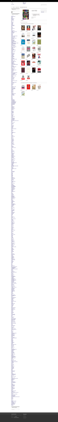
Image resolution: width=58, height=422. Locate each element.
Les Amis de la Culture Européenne (14, 361)
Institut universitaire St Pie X (13, 329)
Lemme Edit (12, 179)
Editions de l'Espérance (13, 197)
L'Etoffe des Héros (13, 371)
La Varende (12, 55)
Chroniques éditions (13, 171)
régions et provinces (13, 68)
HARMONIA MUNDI (13, 303)
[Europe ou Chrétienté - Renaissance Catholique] (28, 27)
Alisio (11, 264)
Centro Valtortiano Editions (13, 282)
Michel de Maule (12, 204)
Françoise (12, 400)
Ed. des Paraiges (12, 100)
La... (26, 45)
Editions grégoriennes (13, 178)
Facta (11, 105)
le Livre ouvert (12, 195)
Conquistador (12, 94)
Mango (12, 174)
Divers (11, 52)
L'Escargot (12, 286)
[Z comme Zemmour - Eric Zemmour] (34, 56)
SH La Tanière (12, 194)
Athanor (12, 247)
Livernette (12, 341)
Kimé (11, 169)
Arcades (12, 331)
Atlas (11, 148)
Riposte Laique (12, 142)
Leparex (12, 117)
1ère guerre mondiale (13, 36)
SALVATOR (12, 270)
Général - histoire (12, 39)
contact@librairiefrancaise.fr (16, 417)
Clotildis (12, 293)
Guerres (12, 35)
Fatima (12, 29)
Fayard (12, 226)
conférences (12, 22)
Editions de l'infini (12, 151)
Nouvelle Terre (12, 256)
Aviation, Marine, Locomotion (13, 82)
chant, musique (12, 32)
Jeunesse (12, 23)
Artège (11, 224)
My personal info (25, 417)
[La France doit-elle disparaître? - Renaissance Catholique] (23, 27)
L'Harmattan (12, 112)
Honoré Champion (12, 144)
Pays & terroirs (12, 125)
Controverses (12, 71)
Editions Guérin (12, 161)
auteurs (12, 83)
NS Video (12, 190)
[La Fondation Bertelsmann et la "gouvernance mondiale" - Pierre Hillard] (28, 42)
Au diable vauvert (12, 210)
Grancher (12, 250)
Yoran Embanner (12, 268)
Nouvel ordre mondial (13, 382)
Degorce (12, 84)
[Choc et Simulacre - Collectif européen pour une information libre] (39, 63)
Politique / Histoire (13, 28)
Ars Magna (12, 164)
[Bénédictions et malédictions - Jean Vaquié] (23, 70)
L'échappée (12, 167)
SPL (11, 134)
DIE (11, 97)
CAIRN (12, 380)
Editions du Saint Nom (13, 103)
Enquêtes (12, 34)
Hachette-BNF (12, 245)
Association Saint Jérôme (13, 318)
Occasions (12, 391)
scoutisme (12, 50)
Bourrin (12, 199)
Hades (11, 221)
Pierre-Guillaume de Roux (13, 267)
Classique (12, 24)
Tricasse (12, 353)
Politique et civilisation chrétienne (14, 72)
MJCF (11, 121)
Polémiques (12, 127)
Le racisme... (32, 52)
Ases (11, 149)
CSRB (11, 292)
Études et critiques (13, 77)
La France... (27, 73)
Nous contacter (12, 4)
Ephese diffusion (12, 289)
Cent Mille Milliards (13, 241)
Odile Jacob (12, 229)
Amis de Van (12, 159)
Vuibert (12, 262)
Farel (11, 182)
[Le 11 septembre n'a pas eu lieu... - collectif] (28, 63)
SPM (11, 113)
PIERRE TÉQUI (12, 196)
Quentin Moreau (12, 279)
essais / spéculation (13, 73)
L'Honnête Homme (13, 290)
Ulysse (12, 137)
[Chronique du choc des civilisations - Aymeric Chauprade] (23, 42)
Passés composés (13, 265)
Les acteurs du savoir (13, 188)
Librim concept (12, 155)
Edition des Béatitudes (13, 319)
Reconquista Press (13, 320)
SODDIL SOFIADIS (13, 254)
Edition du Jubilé (12, 185)
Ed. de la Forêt (12, 364)
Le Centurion (12, 277)
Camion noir (12, 92)
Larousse (12, 228)
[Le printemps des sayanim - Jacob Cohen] (23, 56)
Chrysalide (12, 354)
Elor (11, 326)
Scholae (12, 324)
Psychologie (12, 65)
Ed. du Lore (12, 139)
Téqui (11, 183)
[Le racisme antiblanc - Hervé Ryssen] (34, 49)
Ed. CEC (12, 372)
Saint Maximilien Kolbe (13, 132)
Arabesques (12, 357)
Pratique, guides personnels (13, 66)
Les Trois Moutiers (13, 118)
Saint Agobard (12, 165)
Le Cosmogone (12, 348)
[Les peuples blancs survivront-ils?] (34, 70)
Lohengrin (12, 338)
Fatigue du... (27, 59)
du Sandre (12, 305)
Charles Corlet (12, 367)
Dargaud (12, 173)
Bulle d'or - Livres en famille (13, 344)
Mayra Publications (13, 333)
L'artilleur (12, 222)
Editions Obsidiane (13, 160)
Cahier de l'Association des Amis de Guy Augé (15, 396)
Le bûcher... (27, 80)
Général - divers (12, 49)
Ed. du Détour (12, 213)
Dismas (12, 98)
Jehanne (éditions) (13, 337)
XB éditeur (12, 291)
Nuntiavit (12, 193)
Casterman (12, 310)
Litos (11, 238)
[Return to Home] (12, 7)
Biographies (12, 42)
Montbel (12, 217)
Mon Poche (12, 216)
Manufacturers (14, 407)
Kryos (11, 215)
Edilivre (12, 377)
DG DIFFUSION (12, 249)
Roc (11, 131)
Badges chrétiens (12, 18)
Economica (12, 332)
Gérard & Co (12, 107)
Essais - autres (12, 78)
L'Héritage (12, 387)
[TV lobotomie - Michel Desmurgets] (28, 49)
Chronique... (21, 45)
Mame (11, 172)
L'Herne (12, 313)
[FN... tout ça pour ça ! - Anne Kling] (39, 56)
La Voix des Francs (13, 403)
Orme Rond (12, 123)
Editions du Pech (12, 187)
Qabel (11, 285)
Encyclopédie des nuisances (13, 168)
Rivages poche (12, 312)
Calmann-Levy (12, 231)
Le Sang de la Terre (13, 116)
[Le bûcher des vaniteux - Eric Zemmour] (28, 77)
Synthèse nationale (13, 388)
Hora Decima (12, 189)
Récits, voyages (12, 79)
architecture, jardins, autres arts (14, 31)
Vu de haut (12, 393)
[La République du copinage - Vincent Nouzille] (39, 70)
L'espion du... (21, 80)
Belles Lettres (12, 166)
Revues (12, 386)
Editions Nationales (13, 104)
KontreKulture (12, 111)
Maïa (11, 375)
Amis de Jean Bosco (13, 87)
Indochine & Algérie (13, 37)
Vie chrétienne (12, 70)
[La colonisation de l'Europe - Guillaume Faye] (23, 35)
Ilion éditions (12, 233)
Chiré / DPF (12, 327)
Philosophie (12, 384)
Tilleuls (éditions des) (13, 381)
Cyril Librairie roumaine (13, 374)
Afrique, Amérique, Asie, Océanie (14, 80)
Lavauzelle (12, 248)
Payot (11, 316)
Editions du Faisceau (13, 334)
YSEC (11, 138)
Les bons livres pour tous (13, 147)
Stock (11, 230)
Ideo (11, 242)
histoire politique (12, 62)
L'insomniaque (12, 154)
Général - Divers (12, 69)
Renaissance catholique (13, 276)
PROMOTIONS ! (12, 63)
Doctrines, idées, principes (13, 61)
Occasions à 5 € (12, 58)
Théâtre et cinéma (12, 30)
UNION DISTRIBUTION (13, 307)
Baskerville (12, 91)
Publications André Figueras (13, 128)
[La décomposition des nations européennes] (34, 42)
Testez (12, 252)
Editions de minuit (12, 203)
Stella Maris (12, 135)
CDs (11, 21)
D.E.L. (11, 96)
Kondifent (12, 339)
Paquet (12, 236)
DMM (11, 272)
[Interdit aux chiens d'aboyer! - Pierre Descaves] (23, 63)
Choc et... (37, 66)
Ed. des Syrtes (12, 304)
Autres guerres (12, 38)
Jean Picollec (12, 261)
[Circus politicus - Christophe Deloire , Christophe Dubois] (34, 63)
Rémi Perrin (12, 130)
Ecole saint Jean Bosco (13, 322)
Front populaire (12, 402)
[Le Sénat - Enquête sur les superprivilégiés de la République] (23, 49)
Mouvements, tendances (13, 43)
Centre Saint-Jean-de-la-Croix (13, 283)
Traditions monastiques (13, 181)
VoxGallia (12, 336)
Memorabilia (12, 298)
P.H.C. (11, 124)
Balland (12, 206)
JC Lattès (12, 220)
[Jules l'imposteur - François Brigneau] (28, 87)
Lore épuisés (12, 140)
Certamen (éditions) (13, 288)
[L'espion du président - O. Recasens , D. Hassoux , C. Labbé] (23, 77)
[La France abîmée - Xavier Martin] (28, 70)
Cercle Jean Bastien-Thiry (13, 93)
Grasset (12, 227)
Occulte (12, 59)
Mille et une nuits (12, 240)
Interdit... (21, 66)
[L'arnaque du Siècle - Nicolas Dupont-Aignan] (39, 49)
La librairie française (13, 201)
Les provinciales (12, 274)
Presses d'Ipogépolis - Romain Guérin (14, 378)
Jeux (11, 20)
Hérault (12, 365)
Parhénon (12, 351)
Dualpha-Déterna (12, 99)
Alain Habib (12, 350)
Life (11, 192)
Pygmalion (12, 311)
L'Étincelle (12, 401)
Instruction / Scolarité (13, 51)
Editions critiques (12, 355)
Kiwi (11, 263)
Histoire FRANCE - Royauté (13, 41)
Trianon (12, 347)
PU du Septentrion (13, 209)
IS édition (12, 237)
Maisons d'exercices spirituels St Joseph (14, 120)
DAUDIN (12, 175)
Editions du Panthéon (13, 234)
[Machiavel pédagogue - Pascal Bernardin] (34, 87)
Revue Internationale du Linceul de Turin (14, 392)
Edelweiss (12, 340)
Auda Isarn (12, 89)
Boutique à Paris (24, 3)
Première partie (12, 284)
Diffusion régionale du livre (13, 297)
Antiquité (12, 44)
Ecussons (12, 17)
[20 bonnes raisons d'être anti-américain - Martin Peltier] (23, 87)
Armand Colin (12, 223)
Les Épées (12, 398)
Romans (12, 75)
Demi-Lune (12, 255)
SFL (11, 85)
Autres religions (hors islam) (13, 46)
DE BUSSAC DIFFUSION (13, 323)
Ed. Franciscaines (12, 271)
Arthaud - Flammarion (13, 309)
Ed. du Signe (12, 141)
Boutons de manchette (13, 16)
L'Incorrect (12, 399)
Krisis (11, 145)
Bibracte (12, 370)
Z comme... (32, 59)
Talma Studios (12, 243)
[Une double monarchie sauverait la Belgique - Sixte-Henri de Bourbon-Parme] (39, 35)
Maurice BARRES (12, 56)
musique (12, 57)
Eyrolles (12, 219)
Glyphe (12, 176)
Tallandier (12, 202)
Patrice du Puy (12, 345)
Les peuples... (32, 73)
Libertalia (12, 306)
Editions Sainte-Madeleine (13, 186)
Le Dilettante (12, 317)
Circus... (32, 66)
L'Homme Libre (12, 114)
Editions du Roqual (13, 379)
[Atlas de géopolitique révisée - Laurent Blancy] (39, 42)
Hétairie (12, 300)
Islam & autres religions (13, 45)
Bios (11, 330)
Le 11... (26, 66)
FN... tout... (38, 59)
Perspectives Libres (13, 244)
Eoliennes (12, 269)
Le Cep (12, 394)
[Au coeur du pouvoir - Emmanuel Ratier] (34, 35)
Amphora (12, 358)
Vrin (11, 158)
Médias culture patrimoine (13, 295)
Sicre (11, 133)
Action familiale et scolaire (13, 86)
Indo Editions (12, 346)
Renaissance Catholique (13, 395)
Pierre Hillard (12, 126)
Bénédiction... (21, 73)
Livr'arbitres (12, 373)
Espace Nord (12, 153)
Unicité (12, 302)
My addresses (24, 416)
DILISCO (12, 258)
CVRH (11, 152)
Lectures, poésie (12, 25)
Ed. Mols (12, 214)
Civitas (12, 296)
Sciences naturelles (13, 385)
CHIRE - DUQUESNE (13, 325)
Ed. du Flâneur (12, 359)
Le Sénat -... (21, 52)
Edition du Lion (12, 146)
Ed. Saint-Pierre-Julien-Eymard (14, 162)
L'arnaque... (38, 52)
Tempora (12, 366)
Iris (11, 110)
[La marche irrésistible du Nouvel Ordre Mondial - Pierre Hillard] (39, 87)
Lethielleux (12, 235)
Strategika (12, 343)
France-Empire (12, 281)
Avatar (11, 90)
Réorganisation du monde (13, 360)
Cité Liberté (12, 368)
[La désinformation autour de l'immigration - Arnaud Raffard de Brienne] (28, 35)
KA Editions (12, 257)
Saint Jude (12, 275)
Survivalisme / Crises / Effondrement (14, 64)
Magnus (12, 208)
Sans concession (12, 352)
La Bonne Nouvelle (13, 278)
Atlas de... (37, 45)
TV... (26, 52)
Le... (20, 59)
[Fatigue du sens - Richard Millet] (28, 56)
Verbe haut (12, 299)
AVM (11, 180)
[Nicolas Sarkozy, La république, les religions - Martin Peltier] (39, 27)
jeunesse (12, 27)
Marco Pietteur (12, 251)
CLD (11, 207)
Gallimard (12, 200)
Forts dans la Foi (12, 106)
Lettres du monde (12, 119)
